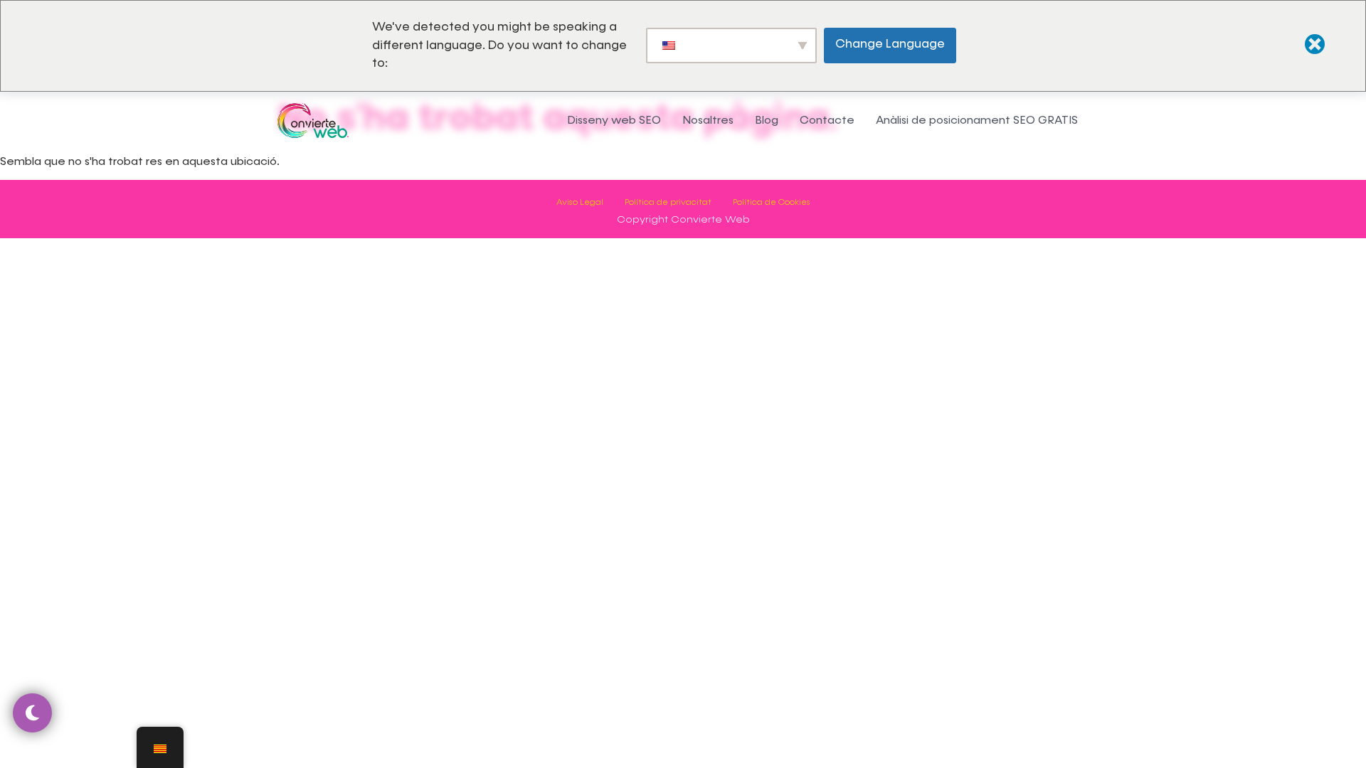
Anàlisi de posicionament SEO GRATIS (977, 119)
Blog (766, 119)
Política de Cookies (771, 202)
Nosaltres (708, 119)
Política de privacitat (668, 202)
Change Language (890, 44)
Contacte (827, 119)
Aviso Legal (579, 202)
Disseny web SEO (614, 119)
